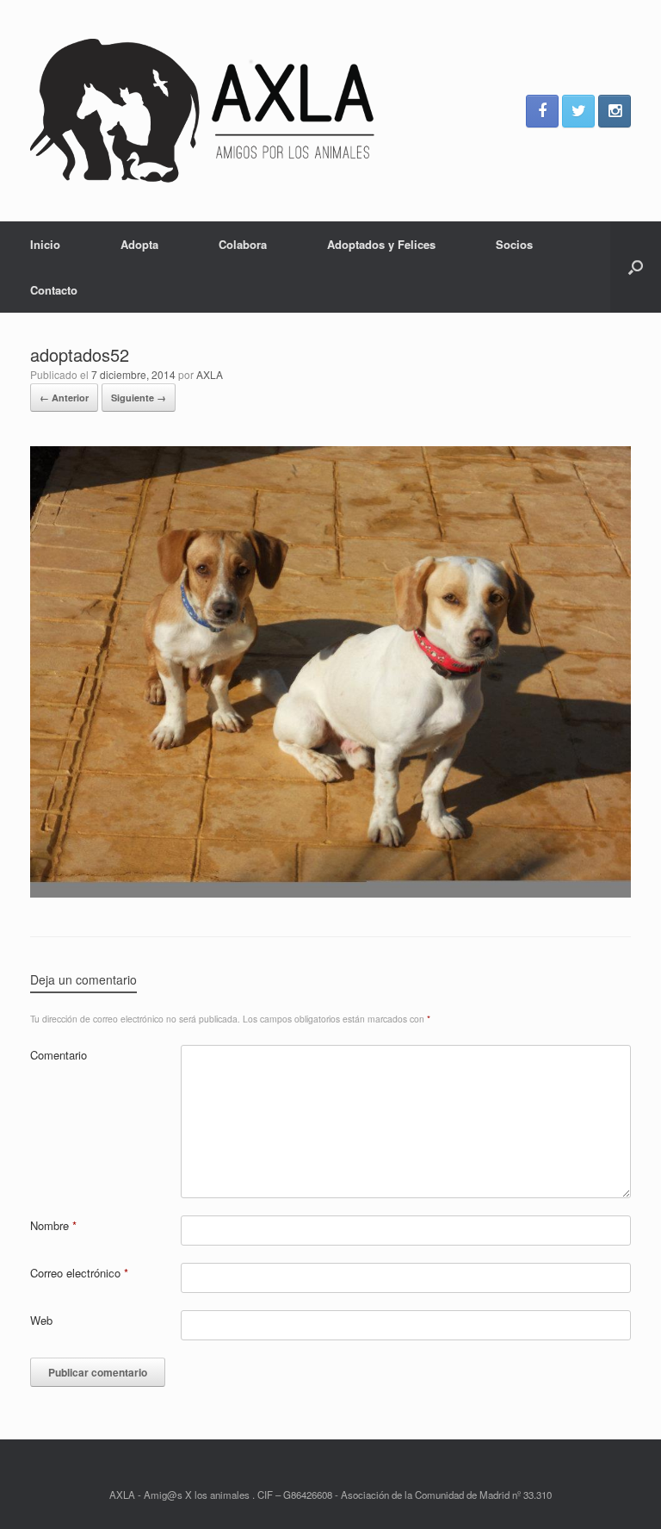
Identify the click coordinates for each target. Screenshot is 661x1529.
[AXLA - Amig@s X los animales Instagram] (614, 111)
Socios (514, 244)
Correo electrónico (79, 1273)
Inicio (45, 244)
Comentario (58, 1055)
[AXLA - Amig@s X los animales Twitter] (578, 111)
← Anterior (64, 397)
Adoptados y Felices (381, 244)
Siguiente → (138, 397)
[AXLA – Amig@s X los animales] (202, 111)
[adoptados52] (330, 893)
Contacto (53, 290)
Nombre (53, 1225)
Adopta (139, 244)
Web (41, 1320)
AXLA (209, 374)
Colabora (243, 244)
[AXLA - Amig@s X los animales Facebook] (542, 111)
